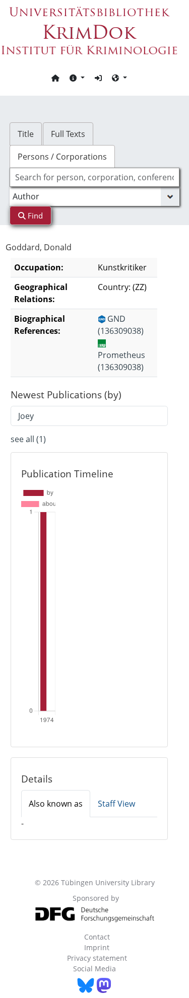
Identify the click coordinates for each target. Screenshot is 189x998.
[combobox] (95, 177)
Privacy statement (97, 958)
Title (26, 133)
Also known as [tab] (56, 803)
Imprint (96, 947)
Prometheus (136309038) (121, 361)
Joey (26, 415)
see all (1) (28, 439)
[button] (77, 77)
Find (34, 215)
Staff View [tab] (116, 803)
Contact (97, 937)
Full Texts (68, 133)
